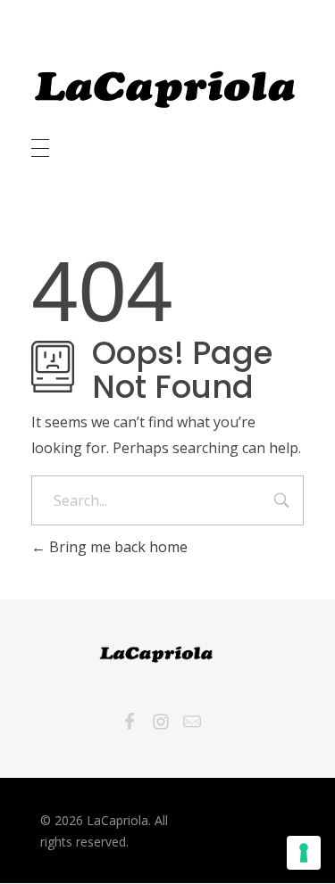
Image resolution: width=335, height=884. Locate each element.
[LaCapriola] (165, 89)
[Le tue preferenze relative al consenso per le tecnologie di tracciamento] (304, 853)
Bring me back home (117, 547)
